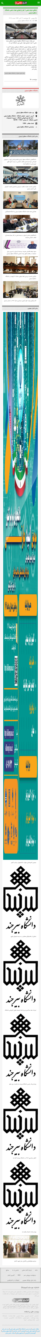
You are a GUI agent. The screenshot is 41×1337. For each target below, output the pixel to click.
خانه (36, 1270)
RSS (19, 1275)
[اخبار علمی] (20, 3)
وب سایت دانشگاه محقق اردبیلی (25, 112)
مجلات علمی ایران (10, 1333)
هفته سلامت (11, 1316)
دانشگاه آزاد (18, 1318)
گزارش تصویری (29, 1316)
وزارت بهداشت (34, 1318)
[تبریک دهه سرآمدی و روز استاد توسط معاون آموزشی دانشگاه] (20, 1007)
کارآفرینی (11, 1318)
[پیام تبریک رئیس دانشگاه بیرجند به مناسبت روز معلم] (20, 1081)
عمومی (33, 18)
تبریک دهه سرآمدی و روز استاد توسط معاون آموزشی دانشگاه (20, 1010)
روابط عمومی (20, 1316)
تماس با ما (15, 1270)
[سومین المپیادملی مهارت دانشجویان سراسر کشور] (20, 859)
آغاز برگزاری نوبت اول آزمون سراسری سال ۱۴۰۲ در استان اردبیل (20, 301)
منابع (7, 1270)
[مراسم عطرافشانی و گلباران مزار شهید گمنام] (20, 1258)
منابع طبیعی (26, 1318)
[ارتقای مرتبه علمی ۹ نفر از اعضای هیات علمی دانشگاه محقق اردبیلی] (20, 32)
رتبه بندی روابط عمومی (29, 1280)
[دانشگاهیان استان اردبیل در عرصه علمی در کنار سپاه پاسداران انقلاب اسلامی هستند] (20, 232)
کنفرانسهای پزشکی (7, 1331)
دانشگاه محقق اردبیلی (23, 21)
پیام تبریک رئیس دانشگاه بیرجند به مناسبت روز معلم (22, 1084)
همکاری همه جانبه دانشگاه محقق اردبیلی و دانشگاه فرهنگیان (20, 212)
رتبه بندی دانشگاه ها (25, 1329)
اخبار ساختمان (16, 1331)
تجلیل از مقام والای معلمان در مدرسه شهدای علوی (23, 936)
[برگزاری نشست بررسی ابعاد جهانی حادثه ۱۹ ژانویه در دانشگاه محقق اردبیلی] (20, 273)
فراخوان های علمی (31, 1331)
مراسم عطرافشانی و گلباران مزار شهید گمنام (25, 1261)
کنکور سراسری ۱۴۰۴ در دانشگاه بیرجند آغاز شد (24, 1158)
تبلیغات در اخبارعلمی (13, 1280)
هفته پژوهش (31, 1320)
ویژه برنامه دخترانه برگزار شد (29, 1232)
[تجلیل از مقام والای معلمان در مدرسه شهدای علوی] (20, 933)
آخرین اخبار (11, 1275)
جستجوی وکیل (20, 1333)
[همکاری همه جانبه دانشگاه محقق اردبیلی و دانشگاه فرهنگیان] (20, 208)
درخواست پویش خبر (30, 1275)
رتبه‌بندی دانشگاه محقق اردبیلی (25, 127)
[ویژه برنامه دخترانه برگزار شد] (20, 1229)
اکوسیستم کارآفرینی (30, 1333)
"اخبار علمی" (35, 1304)
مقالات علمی (35, 1329)
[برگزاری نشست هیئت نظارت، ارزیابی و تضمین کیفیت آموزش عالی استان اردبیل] (20, 183)
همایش (36, 1316)
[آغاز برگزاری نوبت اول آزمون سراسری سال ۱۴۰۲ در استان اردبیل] (20, 298)
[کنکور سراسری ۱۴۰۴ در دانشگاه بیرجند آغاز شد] (20, 1155)
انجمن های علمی (14, 1329)
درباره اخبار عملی (27, 1270)
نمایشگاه (5, 1316)
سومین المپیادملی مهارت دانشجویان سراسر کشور (23, 863)
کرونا (25, 1320)
